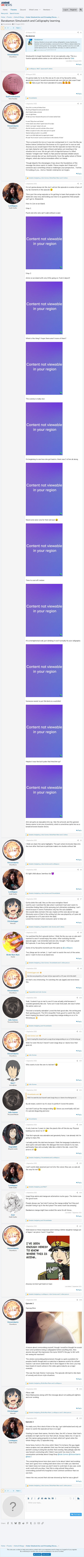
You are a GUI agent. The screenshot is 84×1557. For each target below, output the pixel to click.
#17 (80, 1226)
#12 (80, 1061)
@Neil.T (29, 1457)
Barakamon (38, 40)
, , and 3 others (48, 178)
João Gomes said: (33, 1036)
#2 (81, 74)
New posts (4, 13)
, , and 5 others (40, 69)
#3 (81, 104)
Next (17, 28)
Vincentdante (7, 24)
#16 (80, 1192)
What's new (33, 10)
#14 (80, 1125)
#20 (80, 1418)
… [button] (10, 28)
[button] (39, 10)
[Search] (81, 10)
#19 (80, 1389)
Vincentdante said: (33, 1094)
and (37, 992)
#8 (81, 932)
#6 (81, 870)
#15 (80, 1163)
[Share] (78, 32)
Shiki (72, 58)
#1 (81, 32)
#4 (81, 184)
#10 (80, 998)
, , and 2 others (48, 835)
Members (46, 10)
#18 (80, 1300)
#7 (81, 899)
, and (44, 864)
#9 (81, 968)
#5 (81, 840)
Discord (23, 10)
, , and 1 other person (49, 963)
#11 (80, 1031)
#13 (80, 1090)
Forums (14, 10)
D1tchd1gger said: (33, 973)
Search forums (14, 13)
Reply (80, 65)
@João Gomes (63, 1454)
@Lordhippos (68, 948)
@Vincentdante (74, 1454)
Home (5, 10)
